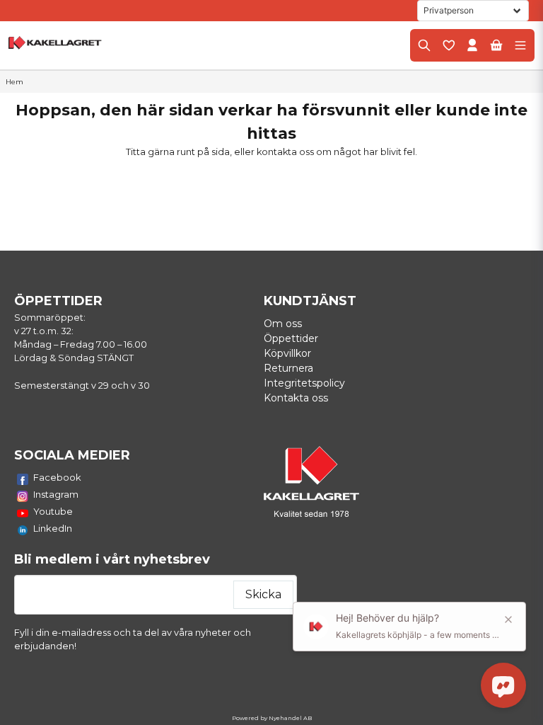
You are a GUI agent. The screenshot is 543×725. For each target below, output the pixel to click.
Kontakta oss (296, 398)
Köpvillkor (287, 353)
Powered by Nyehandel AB (272, 717)
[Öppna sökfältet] (424, 45)
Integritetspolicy (304, 383)
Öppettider (291, 338)
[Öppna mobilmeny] (520, 45)
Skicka (263, 594)
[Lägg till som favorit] (448, 45)
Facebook (57, 477)
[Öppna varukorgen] (496, 45)
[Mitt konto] (472, 45)
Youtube (53, 511)
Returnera (288, 368)
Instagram (55, 494)
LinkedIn (52, 528)
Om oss (283, 323)
